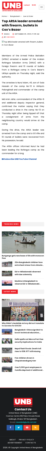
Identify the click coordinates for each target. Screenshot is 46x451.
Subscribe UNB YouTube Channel (20, 159)
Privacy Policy (26, 439)
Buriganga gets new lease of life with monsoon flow (23, 257)
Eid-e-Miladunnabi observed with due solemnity (28, 273)
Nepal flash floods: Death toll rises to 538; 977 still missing (28, 349)
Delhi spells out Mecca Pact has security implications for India (29, 340)
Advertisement (15, 443)
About (12, 439)
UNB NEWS (11, 37)
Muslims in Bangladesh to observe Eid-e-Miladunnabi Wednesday (27, 282)
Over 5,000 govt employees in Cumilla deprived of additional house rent (28, 368)
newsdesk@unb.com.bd (23, 422)
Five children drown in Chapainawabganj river (25, 359)
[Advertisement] (23, 192)
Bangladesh (15, 16)
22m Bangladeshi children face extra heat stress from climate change (29, 263)
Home (4, 16)
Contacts (30, 443)
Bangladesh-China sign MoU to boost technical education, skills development (29, 331)
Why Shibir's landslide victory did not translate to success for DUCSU (23, 324)
